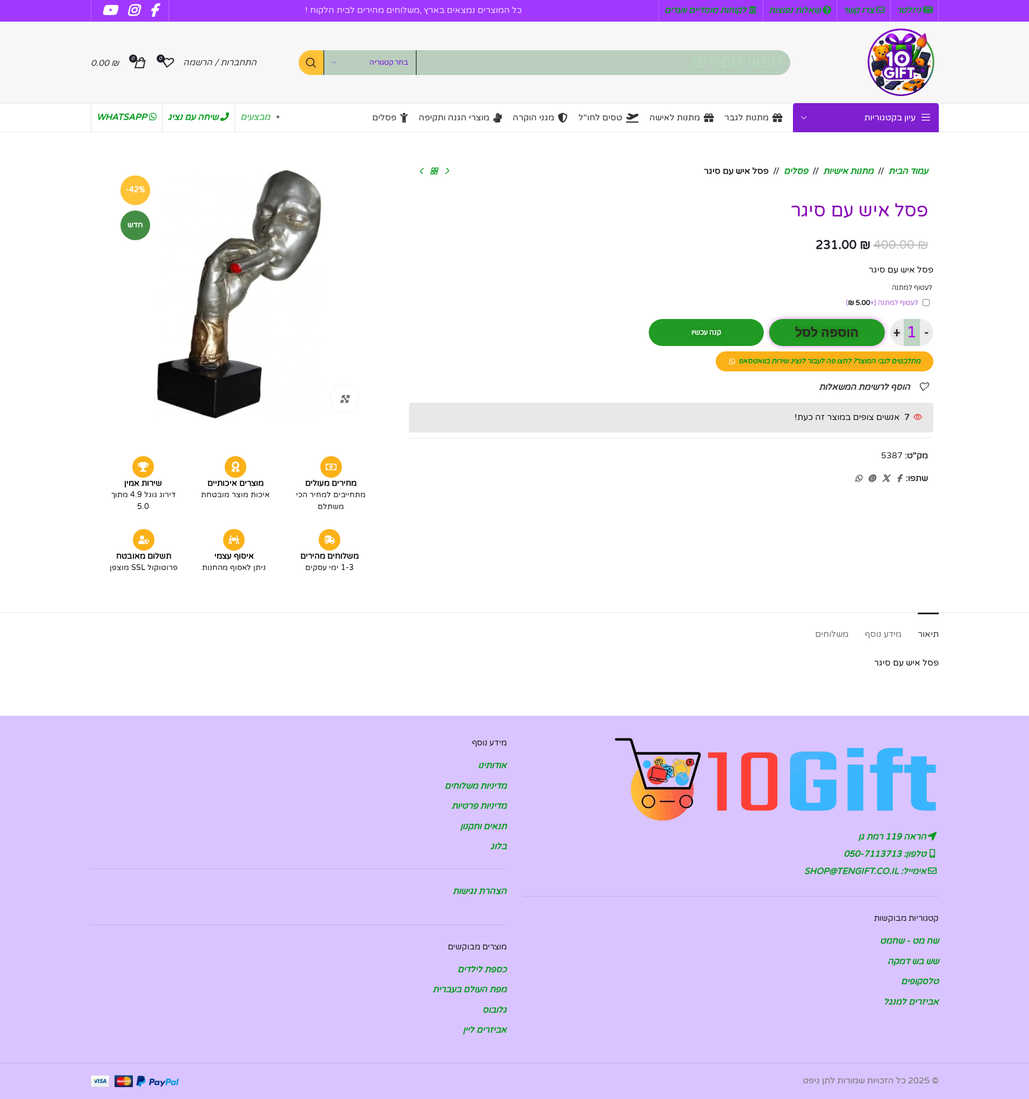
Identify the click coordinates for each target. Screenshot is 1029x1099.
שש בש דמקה (913, 961)
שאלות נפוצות (796, 10)
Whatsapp (123, 117)
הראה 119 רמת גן (893, 836)
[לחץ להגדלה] (344, 398)
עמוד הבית (908, 171)
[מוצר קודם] (446, 171)
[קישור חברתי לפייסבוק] (899, 478)
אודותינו (492, 765)
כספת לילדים (482, 969)
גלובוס (494, 1010)
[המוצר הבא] (420, 171)
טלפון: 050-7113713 (886, 854)
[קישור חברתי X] (886, 478)
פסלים (796, 171)
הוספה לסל (827, 332)
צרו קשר (859, 10)
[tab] (928, 629)
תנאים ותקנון (483, 826)
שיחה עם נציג (194, 117)
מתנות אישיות (848, 171)
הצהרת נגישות (480, 891)
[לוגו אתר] (901, 62)
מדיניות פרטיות (479, 805)
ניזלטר (909, 10)
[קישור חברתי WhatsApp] (858, 478)
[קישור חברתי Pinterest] (872, 478)
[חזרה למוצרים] (433, 171)
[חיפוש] (311, 62)
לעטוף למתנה (882, 303)
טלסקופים (920, 981)
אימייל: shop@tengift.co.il (866, 871)
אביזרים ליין (485, 1030)
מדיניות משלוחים (476, 786)
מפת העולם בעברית (470, 989)
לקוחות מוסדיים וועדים (706, 10)
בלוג (498, 846)
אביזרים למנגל (911, 1001)
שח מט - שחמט (909, 940)
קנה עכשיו (706, 332)
